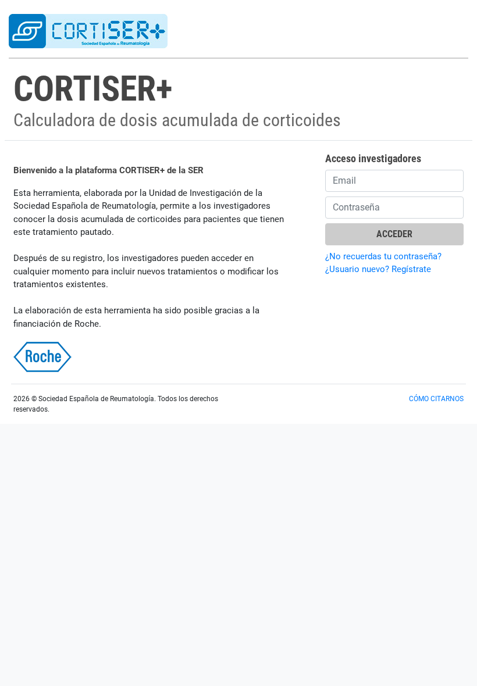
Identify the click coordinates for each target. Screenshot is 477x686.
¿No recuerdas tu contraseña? (383, 256)
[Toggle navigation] (422, 30)
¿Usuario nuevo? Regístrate (378, 269)
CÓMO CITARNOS (436, 399)
